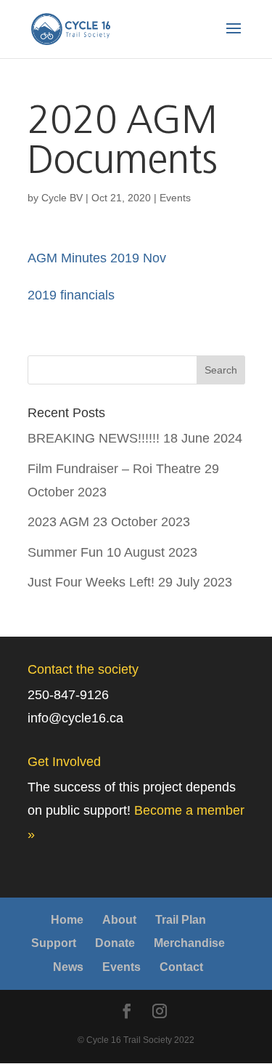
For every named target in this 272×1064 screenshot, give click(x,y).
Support (53, 943)
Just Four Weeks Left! (91, 582)
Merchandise (189, 943)
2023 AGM (58, 522)
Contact (181, 967)
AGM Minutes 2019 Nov (97, 258)
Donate (115, 943)
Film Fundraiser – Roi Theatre (114, 469)
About (119, 920)
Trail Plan (180, 920)
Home (67, 920)
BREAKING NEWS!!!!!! (94, 438)
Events (175, 197)
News (68, 967)
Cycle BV (62, 197)
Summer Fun (65, 552)
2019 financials (71, 295)
